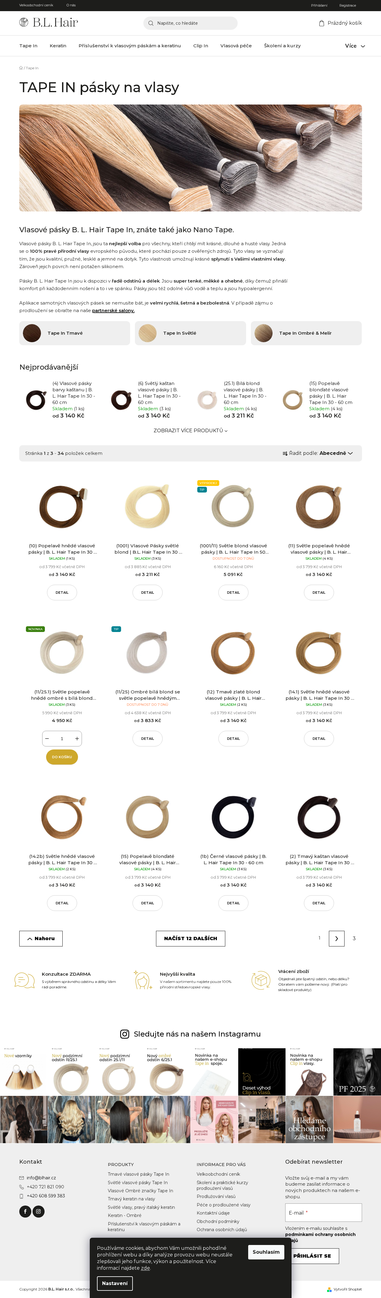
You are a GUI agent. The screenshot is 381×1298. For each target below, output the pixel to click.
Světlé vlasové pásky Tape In (138, 1182)
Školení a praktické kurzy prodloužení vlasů (222, 1185)
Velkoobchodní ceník (36, 5)
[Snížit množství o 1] (47, 738)
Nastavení (115, 1283)
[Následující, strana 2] (337, 938)
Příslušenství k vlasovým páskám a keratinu (144, 1226)
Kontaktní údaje (213, 1213)
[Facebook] (25, 1212)
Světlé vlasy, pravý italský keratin (141, 1207)
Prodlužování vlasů (216, 1196)
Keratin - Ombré (125, 1215)
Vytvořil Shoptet (348, 1289)
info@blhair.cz (41, 1178)
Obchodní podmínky (218, 1221)
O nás (71, 5)
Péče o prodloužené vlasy (224, 1205)
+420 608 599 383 (46, 1196)
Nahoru (45, 938)
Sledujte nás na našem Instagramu (197, 1034)
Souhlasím (266, 1252)
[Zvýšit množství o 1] (77, 738)
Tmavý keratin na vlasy (131, 1199)
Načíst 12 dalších (190, 938)
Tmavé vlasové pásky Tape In (138, 1174)
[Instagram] (39, 1212)
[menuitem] (28, 46)
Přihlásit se (312, 1256)
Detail (62, 592)
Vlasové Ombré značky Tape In (140, 1190)
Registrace (347, 5)
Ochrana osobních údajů (222, 1229)
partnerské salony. (113, 310)
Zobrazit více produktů (188, 430)
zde (145, 1268)
